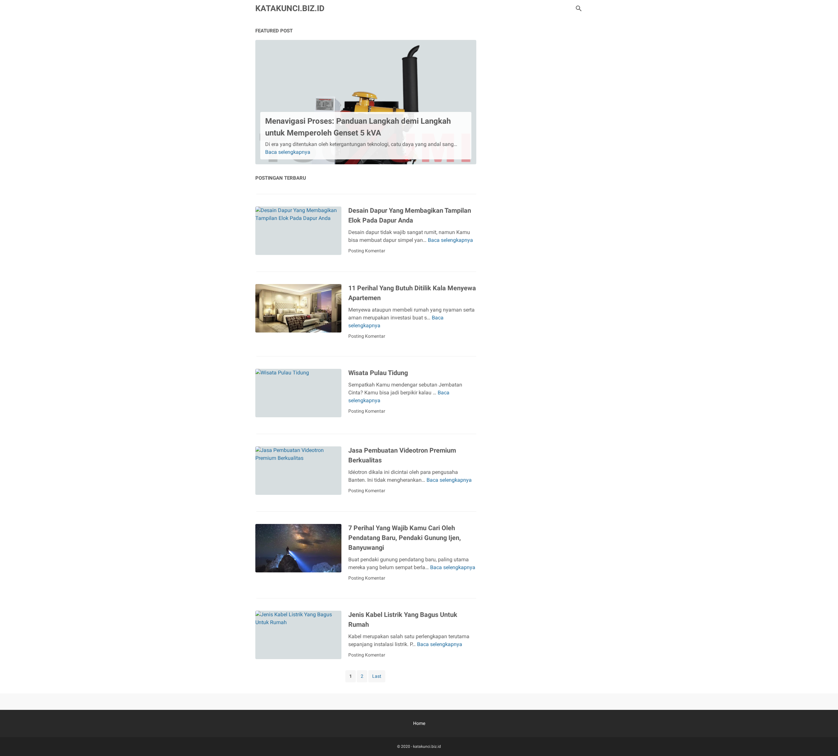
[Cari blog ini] (579, 8)
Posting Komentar (366, 250)
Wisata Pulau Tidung (378, 373)
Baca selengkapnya (287, 152)
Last (376, 676)
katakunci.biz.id (289, 8)
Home (419, 723)
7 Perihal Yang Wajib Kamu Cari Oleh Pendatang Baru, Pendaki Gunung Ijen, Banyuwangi (404, 537)
